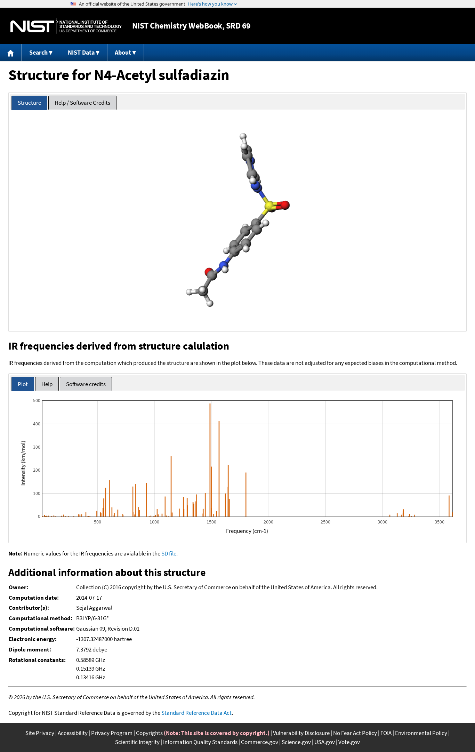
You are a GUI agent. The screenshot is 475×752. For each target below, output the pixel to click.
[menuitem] (11, 52)
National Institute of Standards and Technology (66, 26)
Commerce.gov (259, 742)
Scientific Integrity (137, 742)
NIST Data (81, 52)
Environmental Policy (421, 733)
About (123, 52)
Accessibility (73, 733)
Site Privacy (39, 733)
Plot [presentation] (23, 384)
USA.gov (324, 742)
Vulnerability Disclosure (301, 733)
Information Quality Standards (200, 742)
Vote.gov (349, 742)
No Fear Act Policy (355, 733)
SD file (168, 553)
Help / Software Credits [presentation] (82, 102)
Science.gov (296, 742)
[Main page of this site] (11, 52)
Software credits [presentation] (86, 384)
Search (38, 52)
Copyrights (149, 733)
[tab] (29, 103)
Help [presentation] (47, 384)
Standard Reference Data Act (196, 713)
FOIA (386, 733)
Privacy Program (111, 733)
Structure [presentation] (29, 102)
